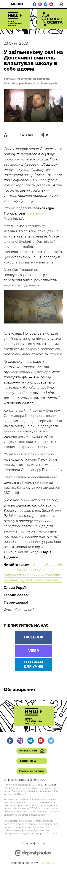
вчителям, (25, 78)
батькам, (10, 78)
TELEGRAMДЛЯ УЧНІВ (34, 664)
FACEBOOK (33, 637)
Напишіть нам (61, 4)
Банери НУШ (28, 760)
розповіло (34, 213)
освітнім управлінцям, (19, 83)
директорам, (42, 78)
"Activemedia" (47, 863)
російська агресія (47, 83)
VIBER (33, 651)
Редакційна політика (31, 771)
